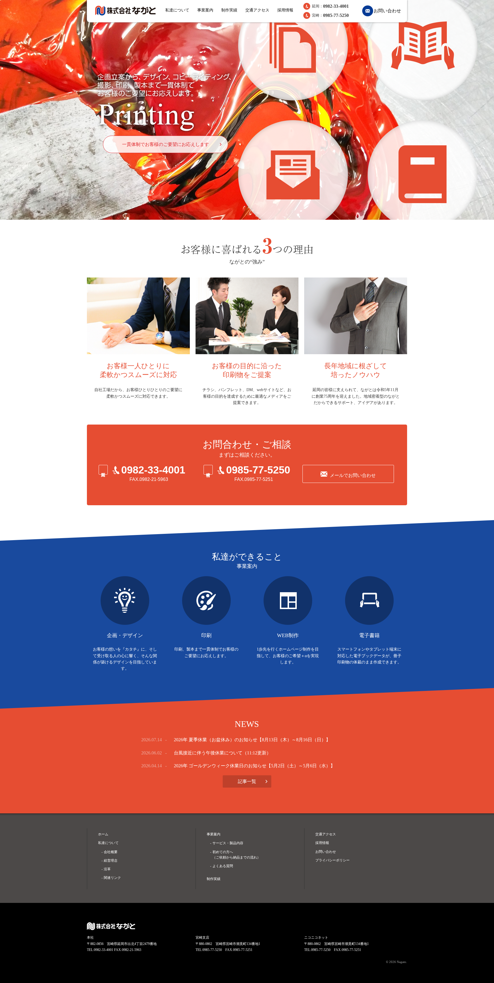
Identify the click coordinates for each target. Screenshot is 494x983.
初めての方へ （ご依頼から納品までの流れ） (236, 854)
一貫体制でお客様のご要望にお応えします (165, 144)
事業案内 (205, 10)
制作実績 (229, 10)
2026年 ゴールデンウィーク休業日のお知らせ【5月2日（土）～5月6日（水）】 (254, 765)
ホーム (103, 834)
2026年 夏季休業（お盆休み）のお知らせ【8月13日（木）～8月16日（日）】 (252, 739)
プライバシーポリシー (332, 860)
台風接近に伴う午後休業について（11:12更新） (222, 752)
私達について (177, 10)
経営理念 (110, 861)
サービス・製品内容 (227, 843)
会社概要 (110, 852)
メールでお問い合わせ (353, 475)
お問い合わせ (387, 10)
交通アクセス (257, 10)
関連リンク (112, 878)
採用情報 (285, 10)
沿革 (107, 869)
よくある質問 (222, 866)
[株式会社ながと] (125, 10)
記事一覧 (247, 781)
